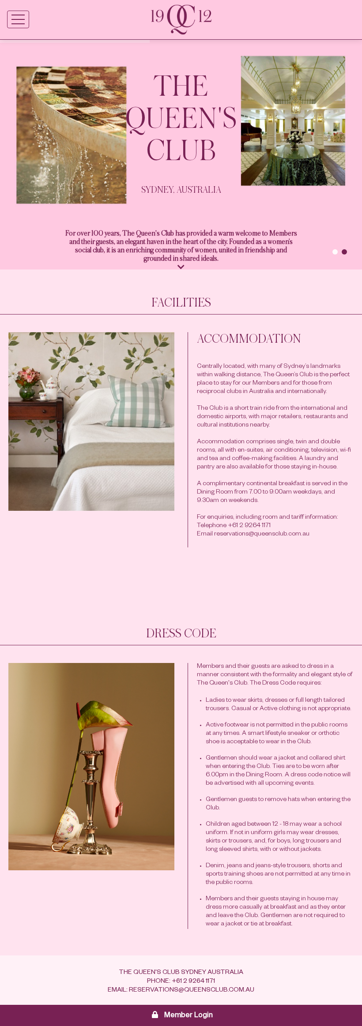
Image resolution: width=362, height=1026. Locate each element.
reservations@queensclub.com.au (191, 990)
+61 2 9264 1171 (193, 981)
